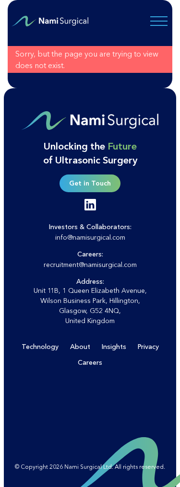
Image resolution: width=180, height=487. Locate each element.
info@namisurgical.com (90, 237)
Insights (114, 346)
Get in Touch (90, 183)
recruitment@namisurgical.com (90, 264)
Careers (90, 362)
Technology (40, 346)
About (80, 346)
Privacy (148, 346)
